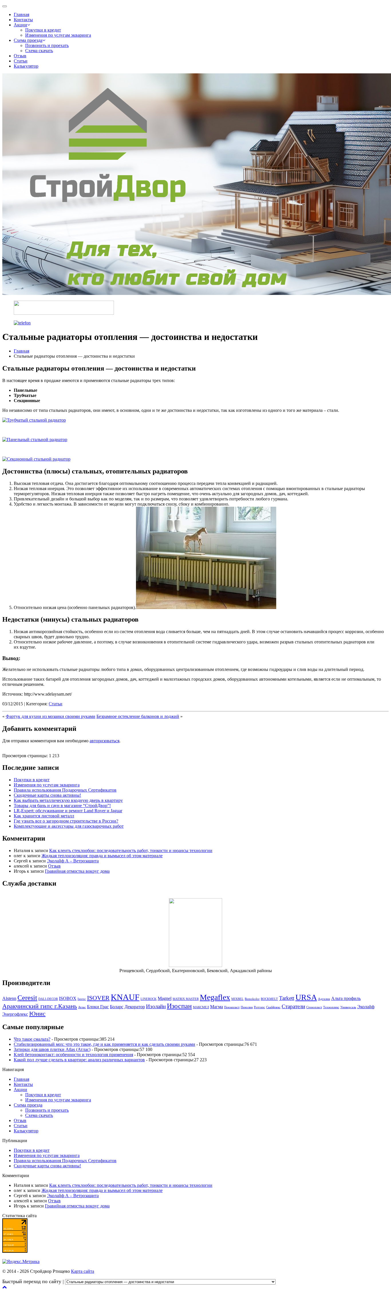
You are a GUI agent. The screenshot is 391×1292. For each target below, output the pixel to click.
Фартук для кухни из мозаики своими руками (50, 716)
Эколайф (365, 1006)
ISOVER (98, 997)
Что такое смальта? (32, 1039)
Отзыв (20, 55)
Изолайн (156, 1006)
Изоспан (179, 1006)
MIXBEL (237, 999)
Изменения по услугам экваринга (58, 35)
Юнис (37, 1013)
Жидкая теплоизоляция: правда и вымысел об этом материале (102, 855)
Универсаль (348, 1007)
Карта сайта (82, 1271)
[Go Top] (4, 1287)
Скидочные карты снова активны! (47, 795)
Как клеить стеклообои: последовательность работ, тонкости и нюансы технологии (130, 850)
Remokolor (252, 999)
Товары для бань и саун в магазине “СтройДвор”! (62, 805)
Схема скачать (39, 50)
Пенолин (247, 1007)
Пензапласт (232, 1007)
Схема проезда (28, 40)
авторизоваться (104, 740)
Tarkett (286, 998)
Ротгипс (259, 1007)
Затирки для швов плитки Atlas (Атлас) (52, 1049)
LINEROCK (149, 999)
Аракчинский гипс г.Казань (39, 1006)
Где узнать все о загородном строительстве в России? (66, 821)
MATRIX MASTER (186, 999)
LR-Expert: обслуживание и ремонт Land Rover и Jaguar (68, 810)
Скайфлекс (273, 1007)
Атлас (82, 1007)
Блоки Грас (98, 1006)
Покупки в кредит (43, 30)
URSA (306, 997)
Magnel (164, 998)
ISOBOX (67, 998)
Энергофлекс (15, 1014)
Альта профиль (346, 998)
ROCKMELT (269, 999)
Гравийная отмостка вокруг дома (77, 871)
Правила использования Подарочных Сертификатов (65, 790)
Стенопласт (314, 1007)
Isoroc (82, 999)
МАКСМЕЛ (201, 1007)
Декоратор (135, 1006)
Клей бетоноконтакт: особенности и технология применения (73, 1054)
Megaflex (215, 997)
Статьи (20, 60)
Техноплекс (331, 1007)
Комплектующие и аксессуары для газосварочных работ (69, 826)
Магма (216, 1006)
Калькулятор (26, 66)
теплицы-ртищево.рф (298, 1281)
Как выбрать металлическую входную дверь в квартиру (68, 800)
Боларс (116, 1006)
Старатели (293, 1006)
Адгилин (324, 999)
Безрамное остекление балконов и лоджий (137, 716)
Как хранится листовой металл (44, 815)
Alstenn (9, 998)
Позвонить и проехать (47, 45)
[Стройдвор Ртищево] (64, 313)
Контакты (23, 19)
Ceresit (27, 997)
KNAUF (125, 997)
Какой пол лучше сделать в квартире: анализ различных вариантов (79, 1059)
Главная (21, 14)
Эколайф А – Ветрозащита (73, 860)
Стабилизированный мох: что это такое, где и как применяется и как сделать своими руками (104, 1044)
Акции (20, 24)
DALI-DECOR (48, 999)
